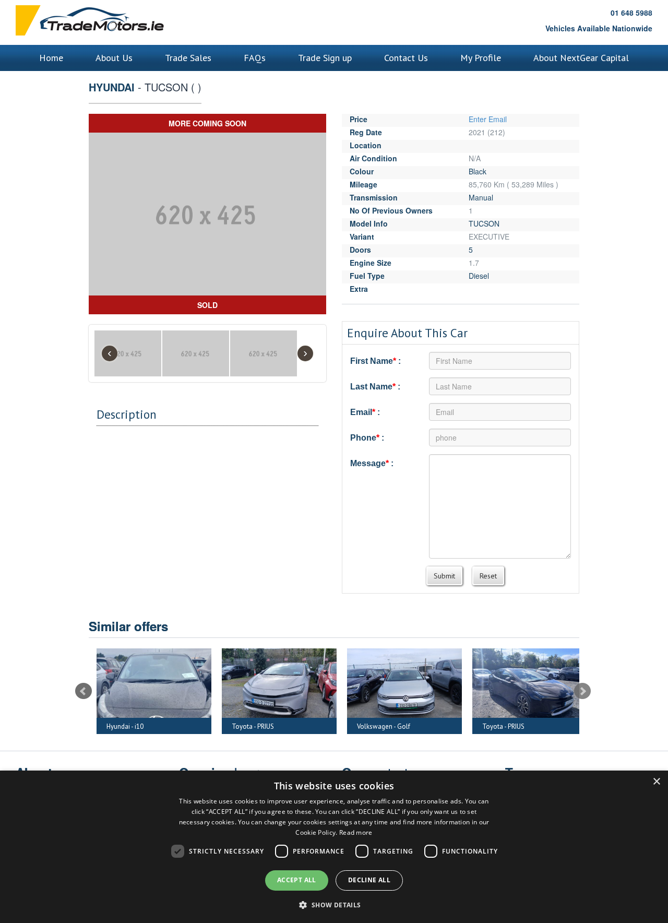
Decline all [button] (369, 879)
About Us (114, 58)
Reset (488, 576)
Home (51, 58)
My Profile (480, 58)
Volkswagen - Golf (308, 726)
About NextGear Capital (581, 58)
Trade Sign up (325, 58)
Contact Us (406, 58)
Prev (83, 691)
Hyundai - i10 (550, 726)
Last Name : (375, 386)
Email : (365, 412)
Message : (371, 463)
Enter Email (488, 119)
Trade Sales (188, 58)
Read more (356, 832)
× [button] (656, 782)
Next (582, 691)
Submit (444, 576)
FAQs (255, 58)
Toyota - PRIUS (177, 726)
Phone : (367, 437)
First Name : (375, 361)
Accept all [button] (296, 879)
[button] (334, 904)
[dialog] (334, 847)
